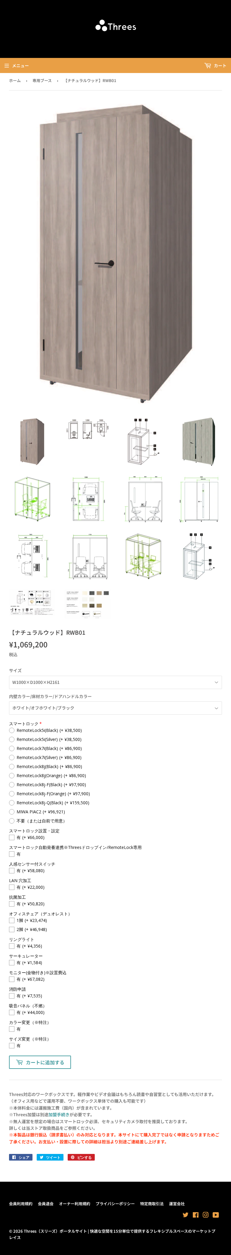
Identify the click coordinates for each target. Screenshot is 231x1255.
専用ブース (42, 80)
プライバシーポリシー (115, 1203)
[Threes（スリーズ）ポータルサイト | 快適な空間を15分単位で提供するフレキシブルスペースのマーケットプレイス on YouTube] (216, 1215)
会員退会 (46, 1203)
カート (219, 65)
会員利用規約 (20, 1203)
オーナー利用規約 (74, 1203)
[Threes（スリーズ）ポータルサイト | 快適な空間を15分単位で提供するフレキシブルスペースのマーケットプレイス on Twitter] (186, 1215)
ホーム (15, 80)
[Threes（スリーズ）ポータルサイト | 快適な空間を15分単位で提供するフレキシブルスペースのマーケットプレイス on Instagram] (206, 1215)
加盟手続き (58, 1114)
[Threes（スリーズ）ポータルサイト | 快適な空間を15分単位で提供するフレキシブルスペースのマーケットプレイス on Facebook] (195, 1215)
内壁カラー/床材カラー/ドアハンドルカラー (50, 696)
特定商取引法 (152, 1203)
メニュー (20, 65)
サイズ (15, 670)
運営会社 (177, 1203)
